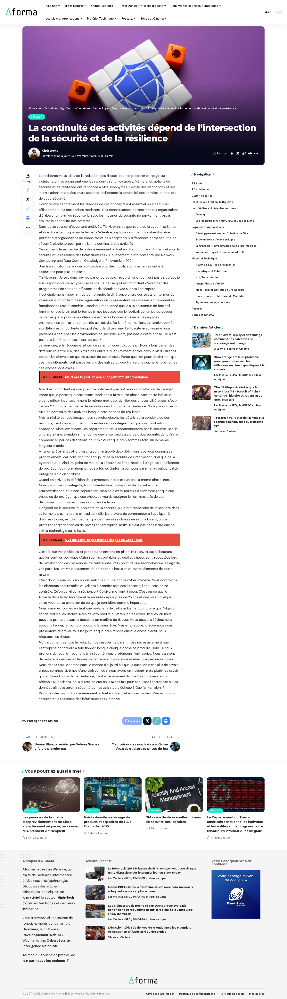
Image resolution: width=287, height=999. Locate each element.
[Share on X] (238, 153)
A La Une (219, 348)
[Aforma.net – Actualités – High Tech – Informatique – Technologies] (143, 981)
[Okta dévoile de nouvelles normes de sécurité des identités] (174, 794)
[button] (260, 12)
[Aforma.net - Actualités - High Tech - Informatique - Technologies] (21, 12)
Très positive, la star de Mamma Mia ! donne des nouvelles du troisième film (239, 422)
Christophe (50, 151)
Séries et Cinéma (238, 348)
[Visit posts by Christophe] (34, 153)
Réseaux (36, 116)
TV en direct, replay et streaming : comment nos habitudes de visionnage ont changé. (238, 339)
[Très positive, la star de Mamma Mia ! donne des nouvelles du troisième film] (201, 423)
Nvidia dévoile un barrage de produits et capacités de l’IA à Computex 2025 (107, 821)
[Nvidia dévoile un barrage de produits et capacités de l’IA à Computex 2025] (113, 794)
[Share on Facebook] (231, 153)
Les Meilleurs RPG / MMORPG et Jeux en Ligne (237, 377)
